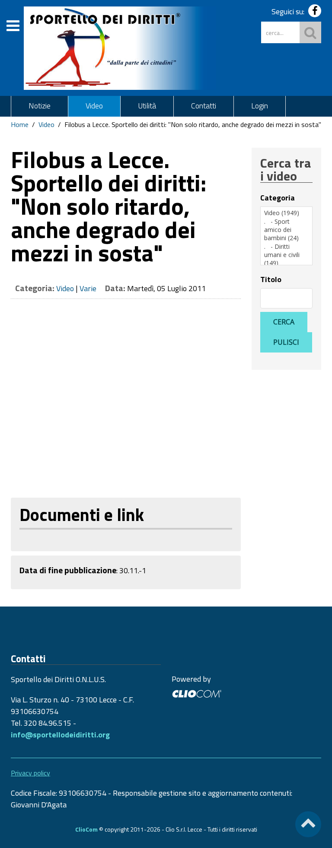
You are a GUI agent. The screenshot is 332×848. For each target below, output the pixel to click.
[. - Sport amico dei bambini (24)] (286, 229)
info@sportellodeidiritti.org (60, 734)
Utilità (147, 105)
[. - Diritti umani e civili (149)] (286, 254)
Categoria (277, 198)
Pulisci (286, 342)
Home (20, 124)
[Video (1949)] (286, 213)
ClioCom (86, 829)
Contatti (203, 105)
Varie (88, 288)
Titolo (270, 279)
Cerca (283, 322)
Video (94, 105)
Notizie (40, 105)
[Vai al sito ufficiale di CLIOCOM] (196, 693)
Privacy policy (30, 773)
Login (259, 105)
